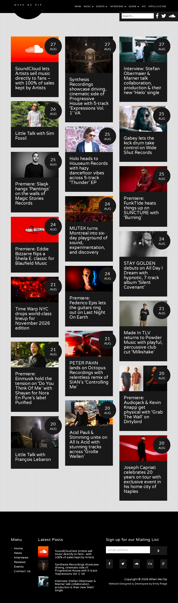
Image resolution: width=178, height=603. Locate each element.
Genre (133, 6)
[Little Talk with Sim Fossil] (35, 114)
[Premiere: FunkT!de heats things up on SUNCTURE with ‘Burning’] (143, 179)
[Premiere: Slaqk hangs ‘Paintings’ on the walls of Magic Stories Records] (35, 164)
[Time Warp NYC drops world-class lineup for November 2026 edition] (35, 289)
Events (100, 6)
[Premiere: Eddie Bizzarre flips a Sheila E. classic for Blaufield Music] (35, 229)
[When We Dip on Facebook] (157, 15)
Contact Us (22, 571)
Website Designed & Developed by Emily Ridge (138, 583)
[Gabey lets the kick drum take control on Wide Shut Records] (143, 119)
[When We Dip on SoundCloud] (172, 15)
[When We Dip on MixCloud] (150, 563)
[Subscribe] (158, 550)
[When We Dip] (28, 10)
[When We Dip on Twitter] (163, 15)
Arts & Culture (157, 6)
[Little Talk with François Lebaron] (35, 432)
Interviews (117, 6)
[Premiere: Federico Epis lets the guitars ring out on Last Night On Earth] (89, 279)
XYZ (144, 6)
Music (87, 6)
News (78, 6)
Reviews (20, 562)
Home (18, 548)
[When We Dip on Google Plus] (163, 563)
